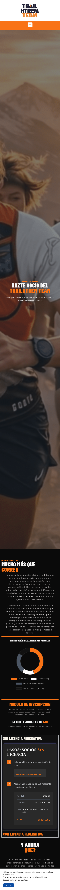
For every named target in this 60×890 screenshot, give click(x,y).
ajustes (24, 880)
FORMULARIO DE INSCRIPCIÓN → (29, 774)
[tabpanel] (30, 786)
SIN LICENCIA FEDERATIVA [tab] (22, 738)
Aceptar (9, 885)
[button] (30, 24)
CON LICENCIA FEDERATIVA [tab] (23, 833)
